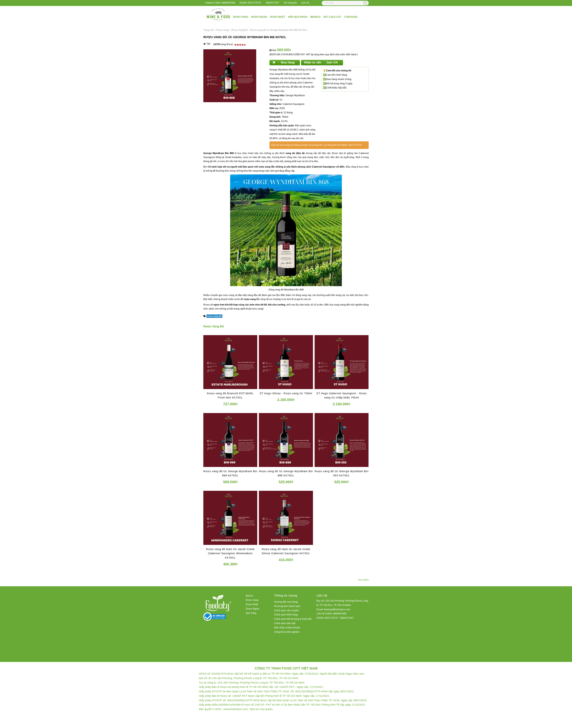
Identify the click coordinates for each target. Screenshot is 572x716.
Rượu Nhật (277, 17)
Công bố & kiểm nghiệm (287, 632)
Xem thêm (363, 580)
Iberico (315, 17)
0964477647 (272, 2)
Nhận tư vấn (321, 62)
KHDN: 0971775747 (250, 2)
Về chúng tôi (290, 2)
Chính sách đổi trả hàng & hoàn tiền (293, 619)
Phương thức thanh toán (287, 606)
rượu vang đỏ (214, 316)
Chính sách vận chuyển (286, 610)
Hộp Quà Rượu (297, 17)
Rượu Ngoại (259, 17)
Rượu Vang (240, 17)
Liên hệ (305, 2)
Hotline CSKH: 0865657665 (220, 2)
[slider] (240, 44)
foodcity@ (329, 609)
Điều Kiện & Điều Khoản (287, 627)
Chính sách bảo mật (284, 623)
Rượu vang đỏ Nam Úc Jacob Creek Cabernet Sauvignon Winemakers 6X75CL (230, 553)
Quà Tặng (251, 613)
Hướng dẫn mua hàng (286, 602)
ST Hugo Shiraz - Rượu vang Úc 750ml (286, 393)
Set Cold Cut (332, 17)
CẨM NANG (351, 17)
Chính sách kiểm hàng (286, 614)
